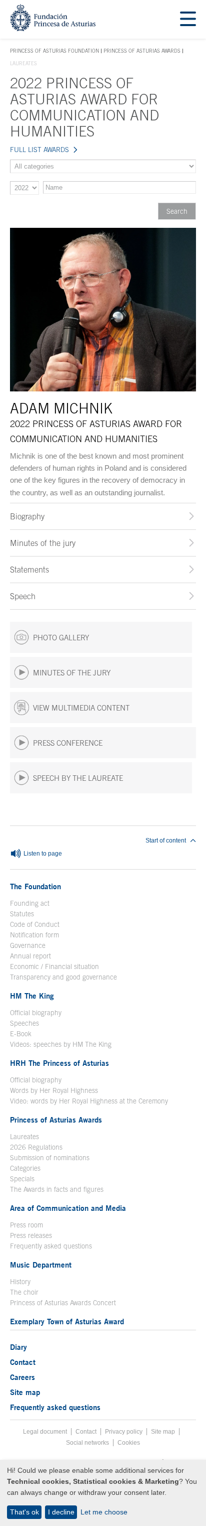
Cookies (129, 1442)
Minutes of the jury (43, 542)
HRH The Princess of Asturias (59, 1062)
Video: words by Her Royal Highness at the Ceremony (89, 1101)
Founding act (30, 903)
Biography (27, 516)
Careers (22, 1376)
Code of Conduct (35, 924)
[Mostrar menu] (188, 19)
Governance (28, 945)
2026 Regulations (36, 1147)
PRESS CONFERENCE (67, 743)
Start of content (166, 840)
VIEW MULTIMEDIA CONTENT (81, 708)
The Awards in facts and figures (57, 1189)
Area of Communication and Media (68, 1207)
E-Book (21, 1034)
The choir (24, 1292)
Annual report (30, 956)
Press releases (31, 1235)
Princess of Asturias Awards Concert (63, 1303)
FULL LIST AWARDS (39, 150)
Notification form (34, 935)
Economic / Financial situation (54, 966)
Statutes (22, 914)
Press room (26, 1225)
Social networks (87, 1442)
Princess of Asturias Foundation (54, 51)
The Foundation (35, 886)
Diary (18, 1346)
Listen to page (42, 853)
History (20, 1282)
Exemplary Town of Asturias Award (67, 1321)
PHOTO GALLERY (61, 637)
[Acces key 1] (53, 28)
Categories (25, 1168)
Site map (25, 1392)
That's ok (24, 1512)
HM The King (32, 995)
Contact (23, 1361)
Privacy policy (123, 1431)
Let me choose (104, 1512)
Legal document (45, 1431)
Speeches (24, 1023)
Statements (29, 569)
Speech (23, 596)
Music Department (41, 1264)
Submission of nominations (50, 1158)
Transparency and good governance (63, 977)
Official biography (36, 1013)
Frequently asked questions (51, 1246)
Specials (22, 1179)
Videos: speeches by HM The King (61, 1044)
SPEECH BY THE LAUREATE (78, 778)
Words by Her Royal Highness (54, 1090)
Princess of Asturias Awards (142, 51)
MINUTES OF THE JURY (71, 672)
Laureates (24, 1137)
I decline (61, 1512)
